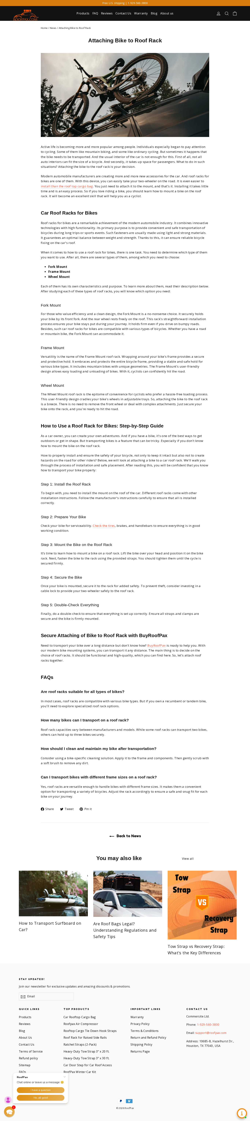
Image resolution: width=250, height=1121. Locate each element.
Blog (154, 13)
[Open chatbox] (242, 1113)
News (53, 28)
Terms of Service (31, 1051)
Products (83, 13)
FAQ (95, 13)
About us (166, 13)
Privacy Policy (140, 1024)
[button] (9, 1111)
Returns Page (140, 1051)
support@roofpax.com (211, 1033)
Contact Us (123, 13)
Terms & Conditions (144, 1031)
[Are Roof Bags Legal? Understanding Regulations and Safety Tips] (127, 894)
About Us (25, 1038)
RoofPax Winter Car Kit (80, 1072)
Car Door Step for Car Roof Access (88, 1065)
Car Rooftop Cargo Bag (80, 1017)
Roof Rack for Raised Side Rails (85, 1038)
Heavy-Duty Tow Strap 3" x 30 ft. (86, 1058)
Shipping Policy (141, 1044)
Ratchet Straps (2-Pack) (80, 1044)
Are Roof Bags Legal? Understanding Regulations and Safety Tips (124, 930)
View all (188, 858)
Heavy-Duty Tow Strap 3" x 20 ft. (86, 1051)
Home (44, 28)
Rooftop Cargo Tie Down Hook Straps (90, 1031)
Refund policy (28, 1058)
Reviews (107, 13)
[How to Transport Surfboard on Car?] (53, 893)
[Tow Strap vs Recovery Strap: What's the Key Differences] (202, 905)
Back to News (128, 836)
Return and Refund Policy (148, 1038)
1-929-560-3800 (208, 1025)
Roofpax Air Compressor (81, 1024)
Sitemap (24, 1065)
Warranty (141, 13)
